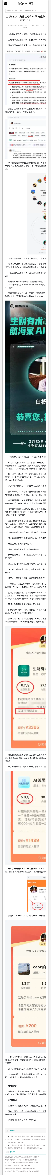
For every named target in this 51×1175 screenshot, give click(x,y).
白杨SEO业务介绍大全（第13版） (22, 1120)
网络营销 (28, 10)
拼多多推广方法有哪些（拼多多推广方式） (18, 1165)
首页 (21, 10)
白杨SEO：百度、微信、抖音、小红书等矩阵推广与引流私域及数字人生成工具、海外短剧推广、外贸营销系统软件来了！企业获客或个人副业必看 (25, 1139)
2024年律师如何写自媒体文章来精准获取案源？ (20, 1168)
